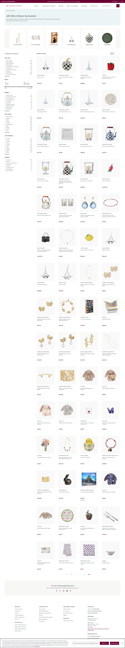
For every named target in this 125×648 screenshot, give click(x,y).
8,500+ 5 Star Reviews (20, 617)
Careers (16, 613)
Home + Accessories (72, 6)
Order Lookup (42, 609)
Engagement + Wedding (48, 6)
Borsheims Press (92, 634)
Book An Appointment (8, 1)
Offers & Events (66, 609)
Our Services (18, 622)
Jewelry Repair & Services (20, 624)
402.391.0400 (96, 609)
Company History (19, 609)
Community (17, 611)
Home (7, 10)
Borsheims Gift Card (68, 613)
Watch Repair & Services (20, 626)
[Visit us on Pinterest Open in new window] (70, 591)
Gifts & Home (12, 10)
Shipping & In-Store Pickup (45, 613)
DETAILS (78, 1)
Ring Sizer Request (43, 619)
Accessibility (42, 621)
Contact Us (91, 606)
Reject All (104, 643)
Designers (84, 6)
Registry (65, 615)
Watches (61, 6)
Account (115, 1)
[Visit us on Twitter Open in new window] (60, 591)
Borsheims (91, 616)
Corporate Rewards (19, 615)
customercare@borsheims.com (95, 611)
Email (94, 636)
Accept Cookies (114, 643)
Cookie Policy (37, 646)
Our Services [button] (94, 6)
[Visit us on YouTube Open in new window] (67, 591)
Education (66, 618)
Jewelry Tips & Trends (68, 620)
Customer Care (43, 606)
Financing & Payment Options (45, 617)
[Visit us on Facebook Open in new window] (56, 591)
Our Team (17, 619)
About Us (17, 606)
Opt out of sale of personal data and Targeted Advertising (85, 643)
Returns (41, 615)
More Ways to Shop (69, 606)
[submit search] (118, 5)
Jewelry (36, 6)
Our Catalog (66, 611)
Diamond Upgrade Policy (20, 628)
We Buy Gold (18, 630)
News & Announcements (93, 638)
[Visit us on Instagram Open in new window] (63, 591)
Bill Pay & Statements (44, 611)
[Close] (122, 643)
